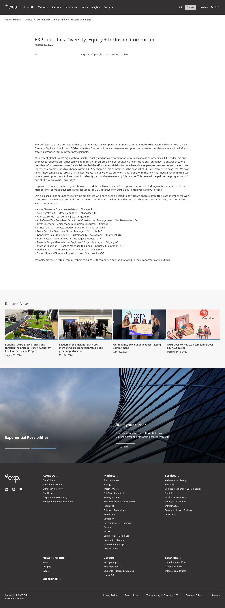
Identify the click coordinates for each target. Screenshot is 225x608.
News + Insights (13, 20)
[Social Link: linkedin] (6, 489)
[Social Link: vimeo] (20, 489)
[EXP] (11, 9)
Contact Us (126, 447)
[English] (212, 7)
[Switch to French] (219, 7)
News (29, 20)
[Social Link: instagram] (13, 489)
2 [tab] (43, 448)
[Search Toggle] (180, 7)
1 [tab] (17, 448)
